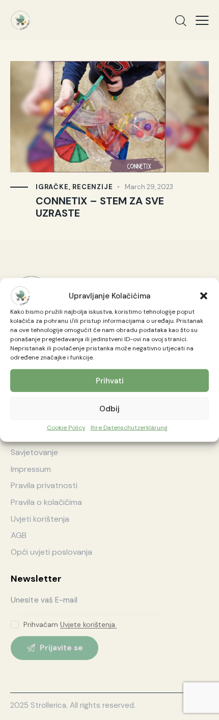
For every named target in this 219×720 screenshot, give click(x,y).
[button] (204, 296)
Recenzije (92, 187)
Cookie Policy (66, 428)
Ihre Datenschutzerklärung (129, 428)
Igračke (52, 187)
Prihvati (110, 380)
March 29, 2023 (149, 187)
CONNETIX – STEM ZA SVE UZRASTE (100, 207)
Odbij (109, 408)
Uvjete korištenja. (88, 624)
